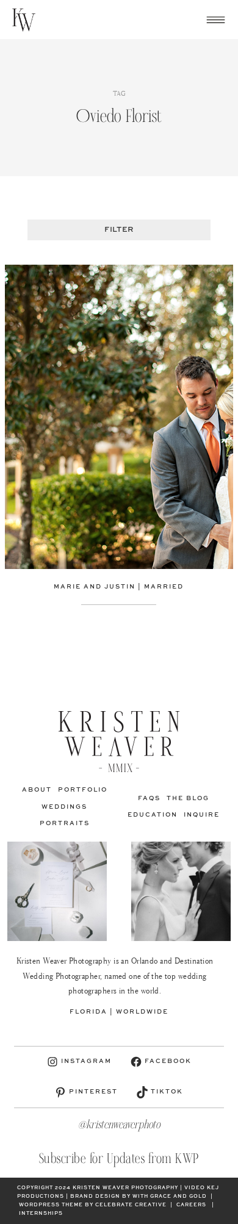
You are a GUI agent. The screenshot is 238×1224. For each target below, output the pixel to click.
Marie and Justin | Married (119, 587)
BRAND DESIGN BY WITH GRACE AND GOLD (138, 1196)
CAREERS (191, 1205)
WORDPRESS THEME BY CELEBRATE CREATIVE (93, 1205)
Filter (118, 230)
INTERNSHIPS (41, 1213)
